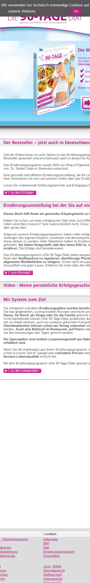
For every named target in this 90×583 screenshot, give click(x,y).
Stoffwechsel (52, 574)
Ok (76, 11)
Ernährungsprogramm (59, 551)
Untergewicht (52, 579)
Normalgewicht (54, 570)
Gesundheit (51, 556)
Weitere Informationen (53, 11)
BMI (46, 543)
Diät (46, 547)
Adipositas (50, 539)
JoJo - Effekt (52, 566)
